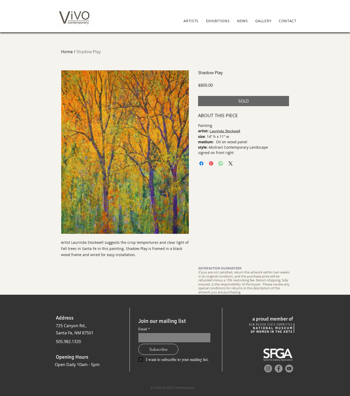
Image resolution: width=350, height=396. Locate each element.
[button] (307, 21)
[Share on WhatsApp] (221, 163)
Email (144, 329)
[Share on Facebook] (201, 163)
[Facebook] (279, 368)
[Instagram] (268, 368)
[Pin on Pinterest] (211, 163)
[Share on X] (231, 163)
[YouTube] (289, 368)
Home (67, 51)
